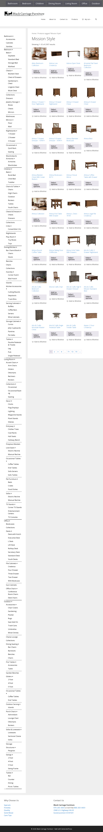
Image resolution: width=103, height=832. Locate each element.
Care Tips (8, 815)
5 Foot (10, 687)
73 (76, 352)
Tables (10, 204)
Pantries (11, 331)
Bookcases (10, 524)
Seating (11, 152)
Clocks (10, 404)
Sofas (8, 493)
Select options (36, 110)
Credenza (11, 566)
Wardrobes (12, 165)
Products (75, 19)
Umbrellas (12, 629)
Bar (9, 776)
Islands (9, 282)
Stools (10, 257)
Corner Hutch (13, 275)
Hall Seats (12, 436)
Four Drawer (13, 570)
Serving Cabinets (12, 303)
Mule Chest (12, 90)
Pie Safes (11, 335)
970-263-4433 (59, 808)
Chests (8, 70)
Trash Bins (12, 299)
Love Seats (10, 448)
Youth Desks (13, 559)
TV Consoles (13, 517)
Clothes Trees (13, 429)
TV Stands (10, 504)
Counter (11, 779)
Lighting (11, 411)
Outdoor (96, 3)
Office (84, 3)
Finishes (7, 808)
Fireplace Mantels (13, 444)
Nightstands (11, 131)
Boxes (10, 105)
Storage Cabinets (13, 321)
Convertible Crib (14, 229)
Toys (10, 243)
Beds (8, 52)
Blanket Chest (13, 74)
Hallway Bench (14, 440)
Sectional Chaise (14, 736)
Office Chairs (11, 588)
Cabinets (9, 43)
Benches (9, 261)
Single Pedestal (14, 355)
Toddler (11, 182)
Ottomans (12, 372)
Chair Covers (13, 608)
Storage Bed (13, 63)
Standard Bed (13, 59)
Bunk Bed (12, 175)
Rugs (10, 618)
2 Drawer (11, 137)
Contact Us (63, 19)
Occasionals (11, 145)
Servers (11, 313)
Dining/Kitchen (10, 247)
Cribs (8, 226)
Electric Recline (14, 451)
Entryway (9, 426)
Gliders (11, 369)
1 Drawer (11, 134)
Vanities (9, 46)
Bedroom (26, 3)
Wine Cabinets (13, 317)
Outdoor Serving (12, 704)
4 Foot (10, 683)
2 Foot (10, 679)
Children (40, 3)
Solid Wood (8, 813)
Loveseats (12, 732)
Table (10, 668)
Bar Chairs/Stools (13, 250)
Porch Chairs (11, 711)
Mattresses (10, 116)
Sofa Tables (12, 475)
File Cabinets (11, 563)
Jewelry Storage (12, 102)
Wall (10, 126)
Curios (10, 324)
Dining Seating (12, 644)
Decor (8, 401)
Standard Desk (14, 555)
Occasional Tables (13, 458)
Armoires (11, 161)
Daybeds (11, 56)
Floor (10, 123)
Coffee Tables (13, 464)
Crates (10, 486)
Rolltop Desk (13, 548)
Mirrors (11, 112)
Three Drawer (13, 573)
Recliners (11, 376)
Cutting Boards (14, 292)
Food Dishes (13, 489)
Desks (8, 531)
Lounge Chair (13, 718)
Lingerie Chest (13, 87)
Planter (11, 615)
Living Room (71, 3)
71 (69, 352)
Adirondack (12, 714)
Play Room (10, 237)
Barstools (12, 651)
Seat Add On (13, 622)
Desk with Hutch (14, 534)
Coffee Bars (12, 310)
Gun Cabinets (11, 585)
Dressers (9, 98)
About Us (52, 19)
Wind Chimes (13, 633)
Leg (9, 348)
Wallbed (11, 66)
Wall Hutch (12, 278)
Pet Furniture (11, 479)
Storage (9, 744)
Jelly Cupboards (14, 328)
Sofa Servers (13, 471)
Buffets (11, 306)
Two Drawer (13, 577)
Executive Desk (14, 538)
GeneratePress (66, 829)
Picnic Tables (13, 786)
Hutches (9, 272)
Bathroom (13, 3)
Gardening (12, 611)
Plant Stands (13, 418)
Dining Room (54, 3)
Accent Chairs (11, 362)
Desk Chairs (12, 598)
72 (72, 352)
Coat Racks (12, 433)
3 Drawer (11, 141)
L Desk (10, 541)
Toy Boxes (12, 240)
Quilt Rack (12, 148)
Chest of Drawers (14, 77)
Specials (7, 805)
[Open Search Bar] (96, 19)
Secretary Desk (14, 552)
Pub (9, 352)
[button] (39, 77)
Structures (10, 747)
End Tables (12, 468)
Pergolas (11, 750)
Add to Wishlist (36, 72)
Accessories (10, 39)
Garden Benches (12, 673)
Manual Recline (14, 454)
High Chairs (12, 193)
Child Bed (12, 179)
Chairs (10, 189)
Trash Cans (12, 625)
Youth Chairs (13, 207)
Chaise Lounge (12, 637)
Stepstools (12, 295)
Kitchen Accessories (13, 286)
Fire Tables (10, 662)
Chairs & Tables (12, 186)
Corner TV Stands (15, 507)
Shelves (11, 422)
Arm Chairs (12, 365)
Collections (10, 95)
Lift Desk (11, 545)
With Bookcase (14, 581)
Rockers (11, 200)
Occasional (12, 387)
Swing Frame (13, 768)
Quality (7, 810)
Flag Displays (13, 407)
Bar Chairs (12, 647)
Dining (10, 783)
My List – (87, 19)
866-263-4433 (79, 808)
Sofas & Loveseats (13, 729)
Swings (9, 755)
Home (43, 19)
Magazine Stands (15, 415)
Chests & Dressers (13, 211)
